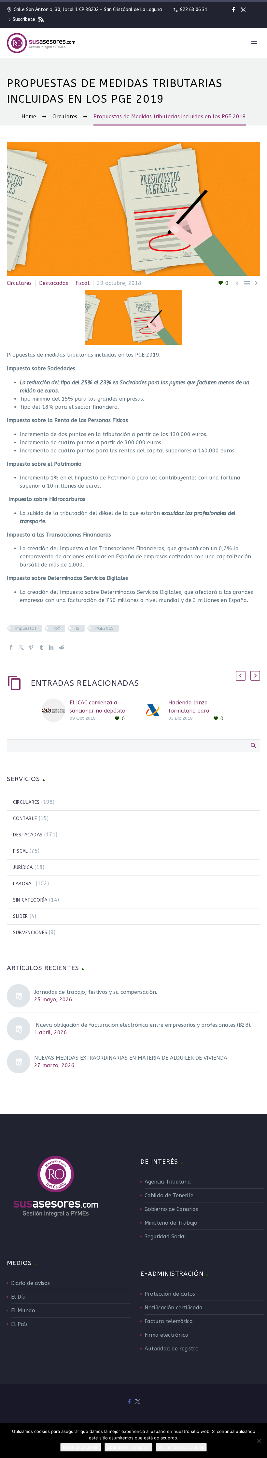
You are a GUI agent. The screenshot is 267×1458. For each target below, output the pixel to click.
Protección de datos (170, 1294)
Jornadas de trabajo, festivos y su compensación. (95, 992)
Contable (25, 818)
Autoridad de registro (172, 1349)
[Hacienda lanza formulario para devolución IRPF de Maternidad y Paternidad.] (154, 711)
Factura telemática (169, 1321)
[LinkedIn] (51, 647)
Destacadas (53, 283)
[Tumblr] (41, 647)
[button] (241, 676)
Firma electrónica (167, 1335)
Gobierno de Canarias (171, 1209)
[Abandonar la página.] (259, 1440)
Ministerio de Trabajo (171, 1223)
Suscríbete (24, 19)
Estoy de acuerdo (81, 1447)
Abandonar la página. (128, 1447)
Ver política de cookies (181, 1447)
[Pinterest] (31, 647)
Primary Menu (254, 43)
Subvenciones (30, 932)
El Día (18, 1297)
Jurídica (23, 867)
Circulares (19, 283)
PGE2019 (104, 628)
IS (77, 628)
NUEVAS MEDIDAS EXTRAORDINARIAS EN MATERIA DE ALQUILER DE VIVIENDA (130, 1058)
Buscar (253, 745)
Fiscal (83, 283)
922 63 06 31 (193, 9)
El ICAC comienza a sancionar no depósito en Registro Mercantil (97, 711)
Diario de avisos (30, 1283)
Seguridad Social (165, 1236)
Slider (20, 916)
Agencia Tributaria (168, 1182)
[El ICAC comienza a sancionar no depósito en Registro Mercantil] (56, 711)
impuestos (26, 628)
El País (19, 1324)
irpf (56, 628)
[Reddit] (61, 647)
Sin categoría (30, 900)
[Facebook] (233, 9)
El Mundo (23, 1310)
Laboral (23, 884)
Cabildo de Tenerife (169, 1195)
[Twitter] (243, 9)
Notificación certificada (174, 1307)
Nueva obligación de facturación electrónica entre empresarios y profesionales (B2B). (142, 1025)
